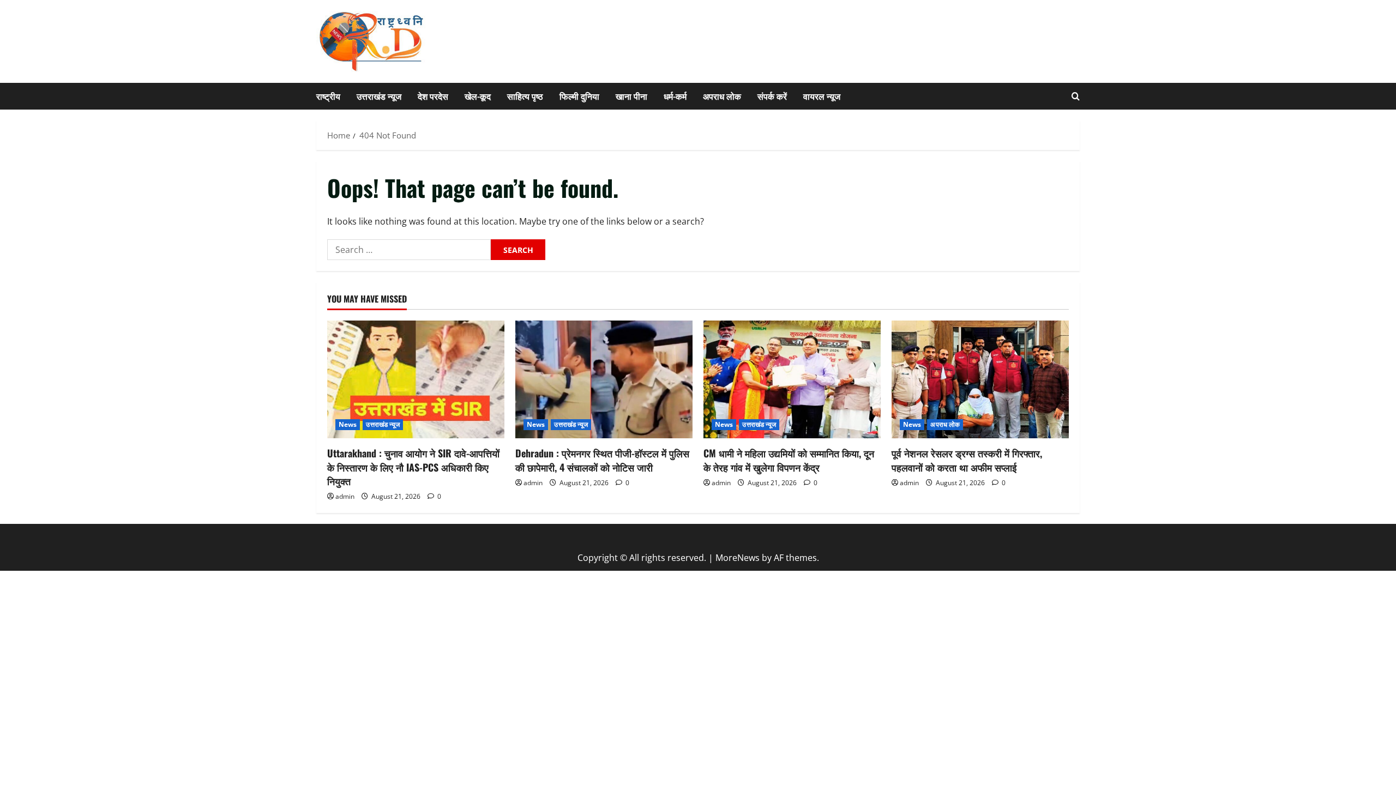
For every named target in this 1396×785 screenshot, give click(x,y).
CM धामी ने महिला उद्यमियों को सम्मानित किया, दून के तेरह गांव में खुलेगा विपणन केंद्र (788, 460)
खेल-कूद (478, 95)
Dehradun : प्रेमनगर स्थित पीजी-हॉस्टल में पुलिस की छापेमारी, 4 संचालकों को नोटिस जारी (602, 460)
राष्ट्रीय (328, 95)
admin (344, 496)
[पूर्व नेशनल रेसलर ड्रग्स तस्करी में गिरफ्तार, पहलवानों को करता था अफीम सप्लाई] (980, 380)
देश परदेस (433, 95)
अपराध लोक (722, 95)
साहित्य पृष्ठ (525, 95)
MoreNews (737, 558)
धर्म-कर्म (675, 95)
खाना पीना (631, 95)
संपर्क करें (772, 95)
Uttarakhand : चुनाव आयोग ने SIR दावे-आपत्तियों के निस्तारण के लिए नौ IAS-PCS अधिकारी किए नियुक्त (413, 466)
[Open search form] (1076, 96)
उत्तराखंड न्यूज (379, 95)
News (348, 424)
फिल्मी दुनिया (579, 95)
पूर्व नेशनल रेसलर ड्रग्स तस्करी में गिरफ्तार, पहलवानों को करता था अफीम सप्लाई (967, 460)
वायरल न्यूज (821, 95)
